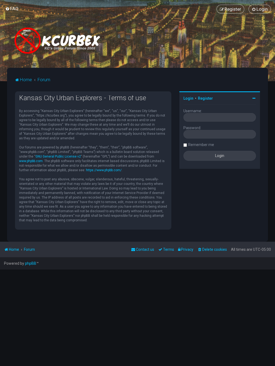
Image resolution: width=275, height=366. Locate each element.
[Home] (59, 40)
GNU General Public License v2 (58, 156)
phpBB (30, 263)
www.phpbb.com (31, 161)
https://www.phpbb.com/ (104, 170)
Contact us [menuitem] (145, 249)
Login (188, 98)
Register (205, 98)
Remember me (201, 145)
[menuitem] (12, 9)
